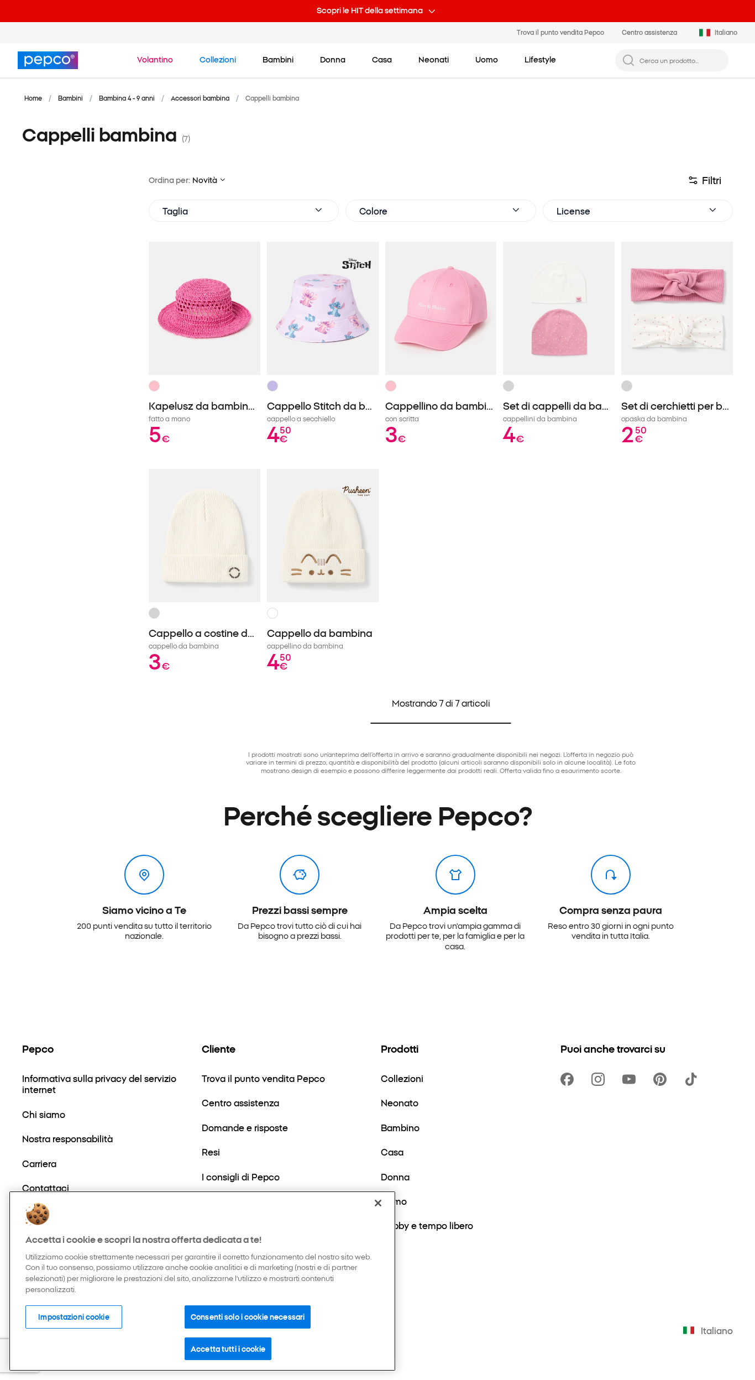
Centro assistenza (649, 32)
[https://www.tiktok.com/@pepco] (693, 1079)
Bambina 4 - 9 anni (127, 97)
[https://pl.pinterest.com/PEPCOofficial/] (662, 1079)
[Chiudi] (378, 1203)
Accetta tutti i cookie (228, 1348)
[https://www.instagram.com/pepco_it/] (600, 1079)
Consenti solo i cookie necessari (248, 1316)
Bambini (70, 97)
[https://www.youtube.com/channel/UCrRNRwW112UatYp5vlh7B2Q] (631, 1079)
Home (33, 97)
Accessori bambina (200, 97)
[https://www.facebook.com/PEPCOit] (569, 1079)
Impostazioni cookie (73, 1316)
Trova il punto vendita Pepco (560, 32)
